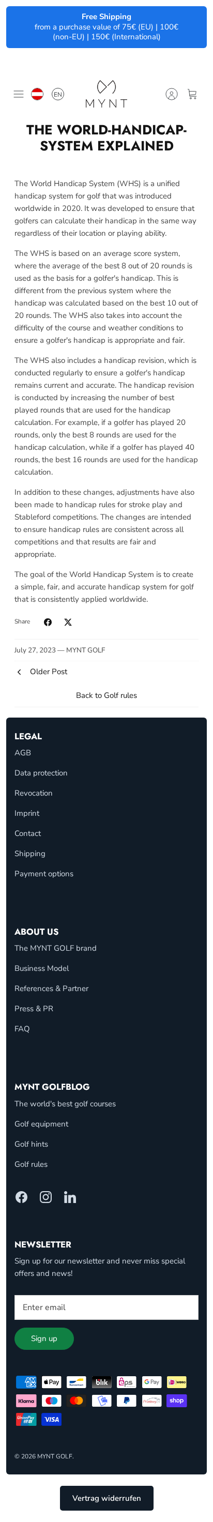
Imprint (26, 813)
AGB (22, 753)
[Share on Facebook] (48, 622)
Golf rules (31, 1164)
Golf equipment (41, 1124)
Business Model (41, 968)
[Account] (171, 94)
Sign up (44, 1338)
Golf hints (31, 1144)
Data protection (41, 773)
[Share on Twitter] (68, 622)
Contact (27, 833)
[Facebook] (21, 1197)
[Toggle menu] (18, 94)
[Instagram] (46, 1197)
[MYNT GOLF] (106, 94)
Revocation (33, 793)
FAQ (22, 1029)
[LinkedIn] (70, 1197)
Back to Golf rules (106, 695)
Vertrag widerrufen (106, 1498)
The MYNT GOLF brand (55, 948)
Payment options (43, 874)
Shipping (29, 853)
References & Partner (51, 988)
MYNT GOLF (54, 1456)
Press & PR (33, 1008)
